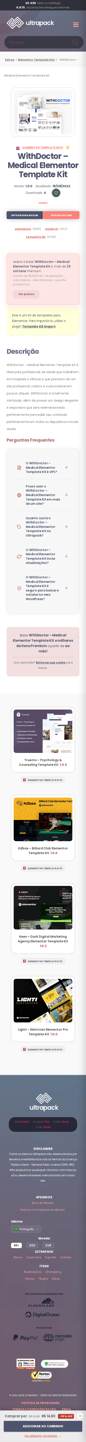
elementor (23, 229)
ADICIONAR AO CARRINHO (43, 1426)
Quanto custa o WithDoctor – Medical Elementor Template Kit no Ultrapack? (40, 527)
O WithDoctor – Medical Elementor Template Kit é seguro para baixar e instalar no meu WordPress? (42, 588)
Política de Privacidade (41, 1403)
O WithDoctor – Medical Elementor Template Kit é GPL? (41, 467)
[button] (56, 193)
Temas (30, 1279)
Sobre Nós (33, 1257)
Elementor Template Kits (36, 60)
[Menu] (76, 25)
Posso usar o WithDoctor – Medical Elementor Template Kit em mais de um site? (43, 495)
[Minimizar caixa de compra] (80, 1416)
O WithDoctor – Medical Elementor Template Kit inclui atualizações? (40, 556)
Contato (66, 1257)
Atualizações (32, 1272)
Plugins (43, 1279)
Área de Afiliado (43, 1203)
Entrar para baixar (24, 215)
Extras (9, 60)
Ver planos (26, 294)
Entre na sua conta (50, 662)
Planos (18, 1257)
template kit (36, 237)
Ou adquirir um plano (43, 1436)
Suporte (50, 1257)
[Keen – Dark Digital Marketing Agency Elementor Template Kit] (43, 918)
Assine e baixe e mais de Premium (42, 266)
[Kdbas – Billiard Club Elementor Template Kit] (43, 828)
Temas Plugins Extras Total (43, 1124)
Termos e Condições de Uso (34, 1409)
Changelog (53, 1272)
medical (51, 229)
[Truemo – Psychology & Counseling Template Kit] (43, 740)
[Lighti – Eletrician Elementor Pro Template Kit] (43, 1009)
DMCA (66, 1409)
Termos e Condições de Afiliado (42, 1210)
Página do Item (61, 215)
